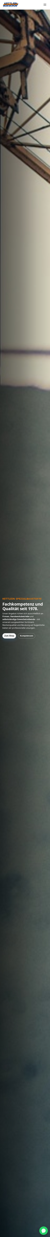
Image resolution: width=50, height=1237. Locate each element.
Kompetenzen (26, 636)
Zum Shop (9, 636)
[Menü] (45, 4)
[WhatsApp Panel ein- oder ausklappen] (43, 1230)
